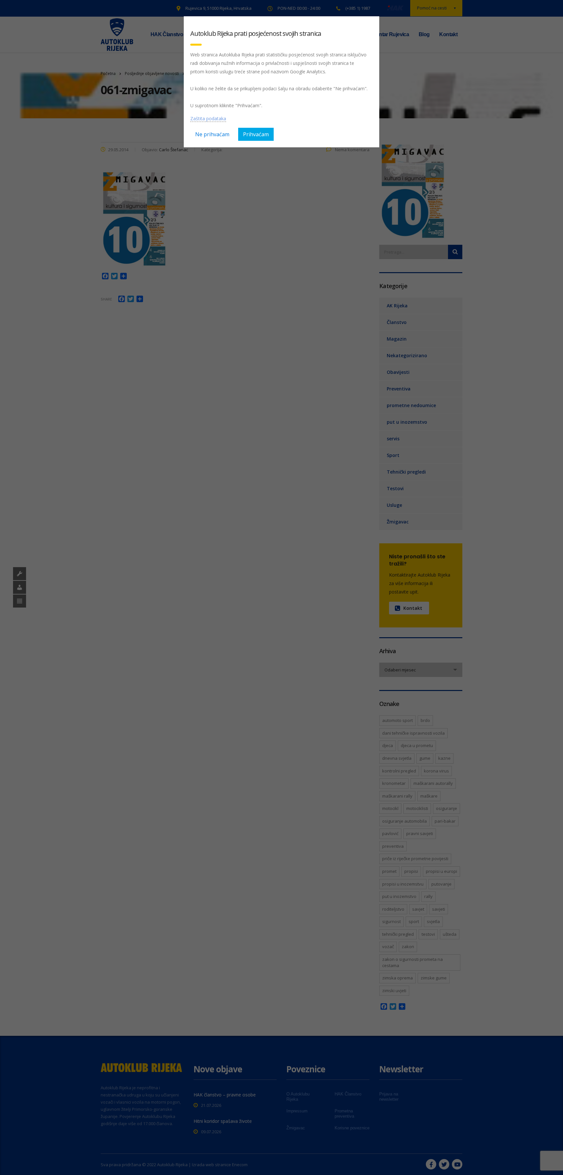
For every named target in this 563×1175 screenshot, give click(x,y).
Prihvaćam (256, 134)
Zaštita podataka (208, 118)
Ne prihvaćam (212, 134)
